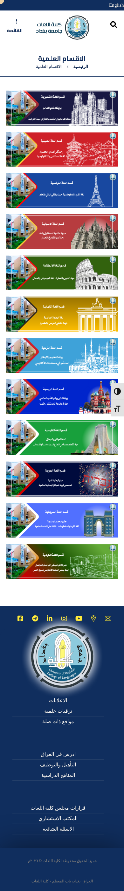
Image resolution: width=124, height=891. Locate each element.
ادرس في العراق (58, 754)
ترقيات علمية (58, 711)
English (116, 5)
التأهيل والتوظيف (58, 764)
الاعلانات (58, 700)
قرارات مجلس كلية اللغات (58, 808)
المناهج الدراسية (58, 775)
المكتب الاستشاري (58, 818)
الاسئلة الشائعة (58, 829)
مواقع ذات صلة (58, 721)
